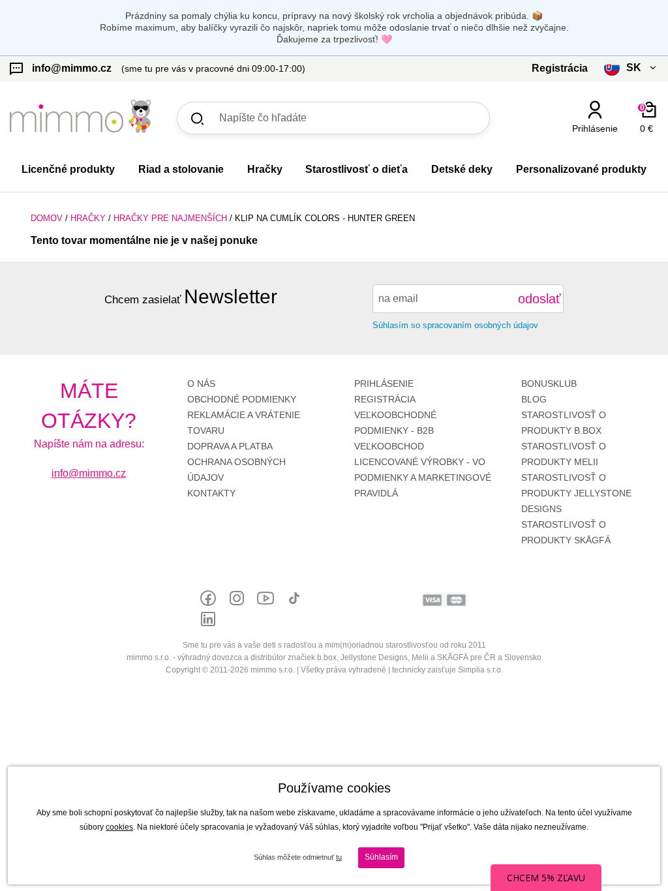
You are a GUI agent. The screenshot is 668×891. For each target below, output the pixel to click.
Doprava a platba (230, 446)
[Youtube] (265, 598)
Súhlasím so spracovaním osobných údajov (455, 325)
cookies (119, 827)
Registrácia (385, 399)
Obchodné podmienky (241, 399)
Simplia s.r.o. (480, 669)
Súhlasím (381, 857)
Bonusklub (549, 383)
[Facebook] (208, 598)
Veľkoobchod (389, 446)
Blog (534, 399)
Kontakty (211, 493)
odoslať (539, 299)
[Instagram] (236, 598)
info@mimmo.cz (89, 473)
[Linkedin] (208, 619)
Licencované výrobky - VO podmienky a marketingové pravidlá (422, 477)
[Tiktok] (294, 598)
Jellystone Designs (576, 493)
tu (339, 857)
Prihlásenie (384, 383)
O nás (201, 383)
